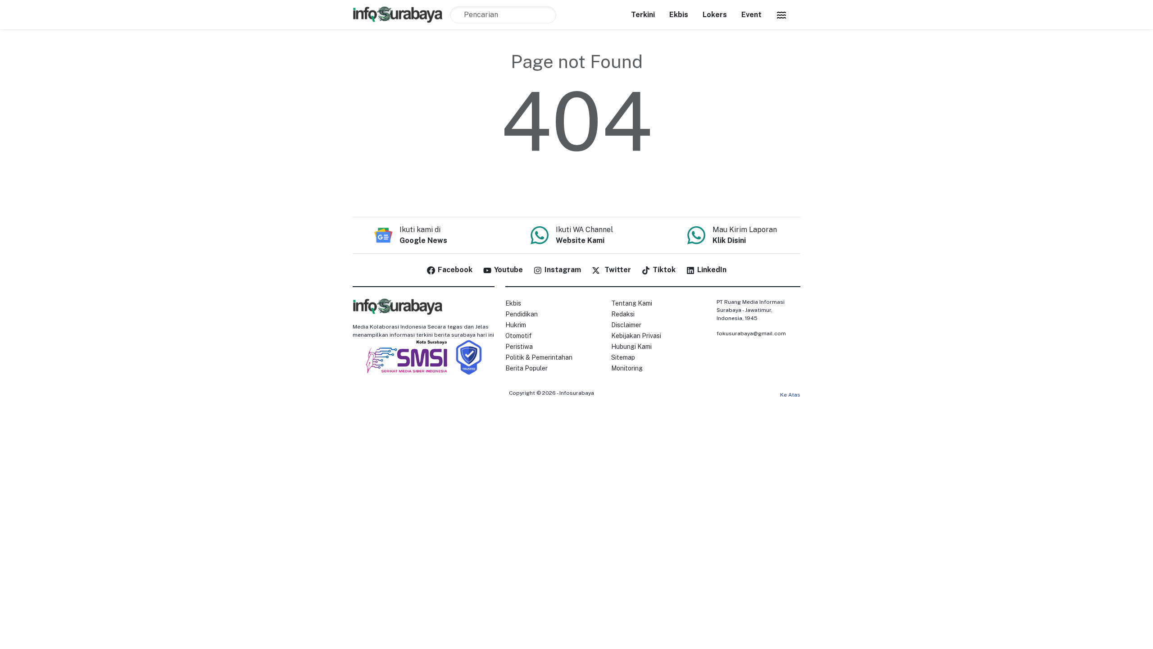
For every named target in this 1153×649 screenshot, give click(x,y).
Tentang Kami (631, 303)
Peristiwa (519, 346)
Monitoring (627, 368)
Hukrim (515, 325)
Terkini (643, 14)
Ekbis (678, 14)
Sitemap (623, 357)
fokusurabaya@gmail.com (751, 333)
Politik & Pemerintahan (538, 357)
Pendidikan (521, 314)
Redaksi (623, 314)
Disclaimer (626, 325)
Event (751, 14)
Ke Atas (790, 395)
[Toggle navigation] (781, 14)
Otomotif (518, 335)
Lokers (715, 14)
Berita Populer (526, 368)
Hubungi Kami (631, 346)
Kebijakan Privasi (636, 335)
